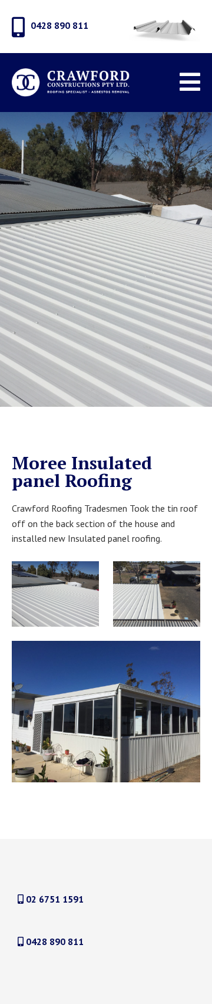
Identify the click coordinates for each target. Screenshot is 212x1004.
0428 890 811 (54, 941)
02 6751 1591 (54, 899)
